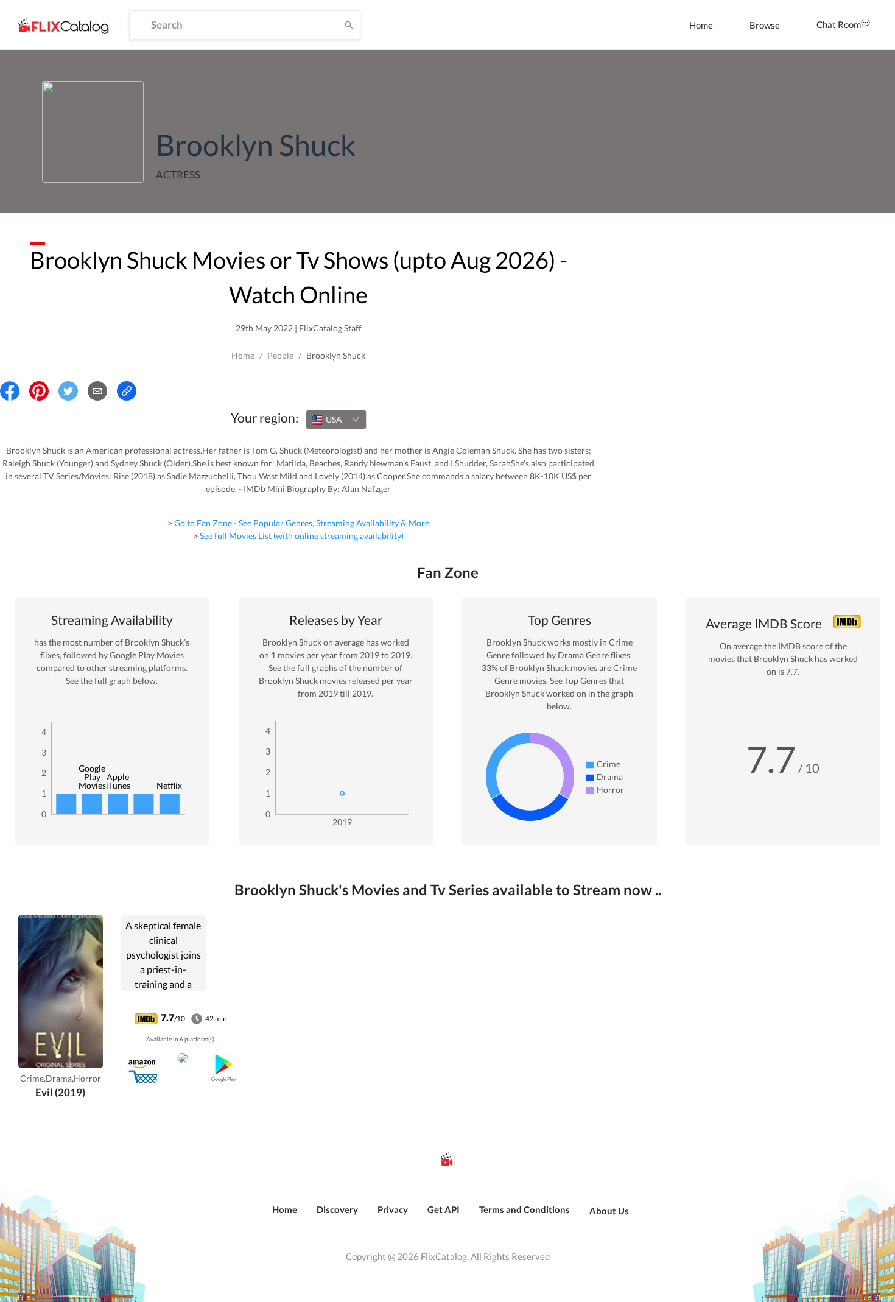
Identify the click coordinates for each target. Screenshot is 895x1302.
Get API (443, 1209)
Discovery (337, 1209)
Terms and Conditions (524, 1209)
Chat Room (838, 24)
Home (701, 24)
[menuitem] (701, 24)
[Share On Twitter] (68, 391)
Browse (764, 24)
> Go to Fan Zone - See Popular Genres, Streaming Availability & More (298, 523)
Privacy (392, 1209)
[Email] (97, 391)
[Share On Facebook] (9, 391)
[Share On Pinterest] (39, 391)
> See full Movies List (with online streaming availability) (298, 535)
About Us (609, 1210)
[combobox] (336, 419)
